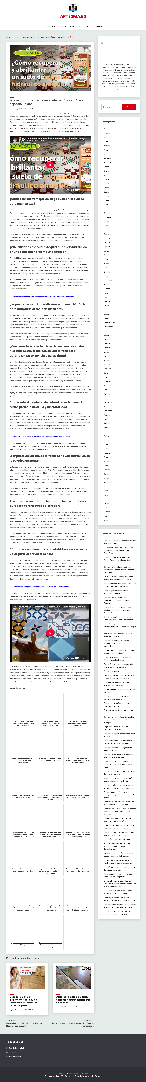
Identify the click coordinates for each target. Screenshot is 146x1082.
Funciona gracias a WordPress (57, 1076)
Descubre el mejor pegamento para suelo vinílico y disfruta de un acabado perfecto (23, 1001)
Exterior (107, 267)
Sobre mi (98, 26)
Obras (106, 373)
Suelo (12, 96)
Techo (106, 503)
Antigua (107, 133)
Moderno (107, 331)
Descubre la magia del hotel (115, 671)
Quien (106, 444)
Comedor (107, 213)
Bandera (107, 162)
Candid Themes (94, 1076)
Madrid (106, 318)
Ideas (106, 297)
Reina (106, 457)
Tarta (106, 495)
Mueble (107, 339)
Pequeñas (108, 402)
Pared (106, 390)
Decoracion (108, 242)
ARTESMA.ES (73, 16)
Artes (106, 154)
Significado (108, 482)
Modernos (108, 335)
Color (106, 204)
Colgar (106, 200)
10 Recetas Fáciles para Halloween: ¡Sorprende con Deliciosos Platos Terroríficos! (118, 550)
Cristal (106, 221)
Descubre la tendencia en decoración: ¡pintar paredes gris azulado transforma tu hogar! (119, 720)
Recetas (107, 453)
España (107, 263)
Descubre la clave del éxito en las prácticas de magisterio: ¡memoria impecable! (117, 610)
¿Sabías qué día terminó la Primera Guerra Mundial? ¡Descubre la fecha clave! (118, 764)
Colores (107, 209)
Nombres (107, 368)
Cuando (107, 234)
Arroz (106, 150)
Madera (107, 314)
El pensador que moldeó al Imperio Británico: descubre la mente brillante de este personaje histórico (120, 884)
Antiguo (107, 137)
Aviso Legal (11, 1052)
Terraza (107, 507)
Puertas (107, 440)
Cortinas (107, 217)
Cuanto (107, 238)
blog (105, 175)
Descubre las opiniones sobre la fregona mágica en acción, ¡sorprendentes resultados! (120, 811)
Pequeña (107, 398)
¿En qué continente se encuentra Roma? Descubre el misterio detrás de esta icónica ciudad (119, 560)
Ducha (106, 255)
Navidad (107, 360)
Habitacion (108, 280)
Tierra (106, 516)
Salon (106, 465)
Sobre (106, 486)
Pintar (89, 26)
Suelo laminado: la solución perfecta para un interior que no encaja (73, 999)
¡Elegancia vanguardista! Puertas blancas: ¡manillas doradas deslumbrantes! (117, 846)
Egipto (106, 259)
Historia (107, 289)
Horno (106, 293)
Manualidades (109, 322)
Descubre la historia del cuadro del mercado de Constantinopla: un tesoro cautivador (119, 570)
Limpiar (107, 310)
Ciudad (106, 188)
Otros (80, 26)
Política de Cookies (14, 1056)
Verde (106, 520)
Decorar (55, 26)
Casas (106, 179)
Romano (107, 461)
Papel (106, 385)
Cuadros (107, 230)
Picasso (107, 415)
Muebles (107, 343)
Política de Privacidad (15, 1048)
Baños (106, 167)
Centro (106, 183)
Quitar (106, 448)
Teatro (106, 499)
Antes (106, 129)
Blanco (106, 171)
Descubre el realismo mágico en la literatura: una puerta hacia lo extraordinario (117, 643)
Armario (107, 145)
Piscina (107, 427)
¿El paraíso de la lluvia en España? (117, 839)
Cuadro (107, 225)
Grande (107, 272)
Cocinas (107, 196)
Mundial (107, 347)
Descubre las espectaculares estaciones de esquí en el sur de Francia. (116, 600)
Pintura (107, 423)
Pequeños (108, 411)
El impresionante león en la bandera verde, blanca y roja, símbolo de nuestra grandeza (120, 795)
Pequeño (107, 406)
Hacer (64, 26)
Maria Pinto (29, 109)
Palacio (107, 381)
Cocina (46, 26)
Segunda (107, 478)
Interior (106, 305)
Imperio (107, 301)
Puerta (106, 436)
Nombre (107, 364)
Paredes (107, 394)
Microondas (108, 326)
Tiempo (107, 512)
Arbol (106, 141)
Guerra (106, 276)
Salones (107, 469)
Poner (106, 432)
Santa (106, 474)
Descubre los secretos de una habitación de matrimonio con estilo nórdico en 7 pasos (118, 633)
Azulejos (107, 158)
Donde (106, 251)
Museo (72, 26)
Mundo (106, 352)
